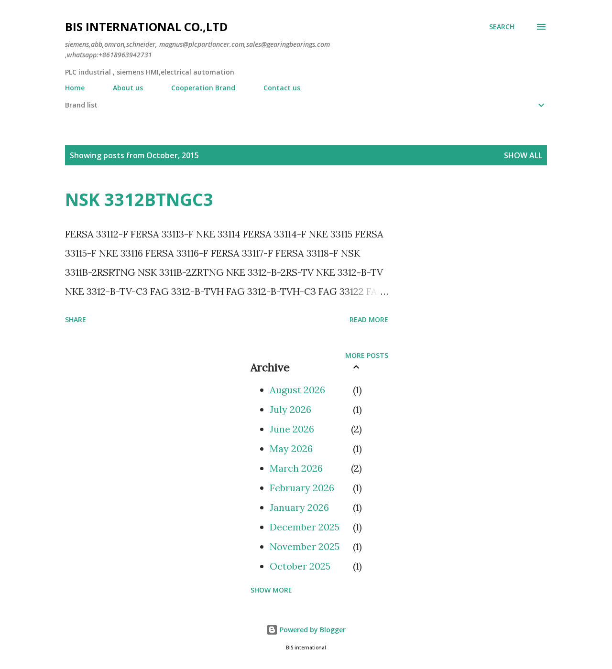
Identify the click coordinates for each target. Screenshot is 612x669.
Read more (369, 319)
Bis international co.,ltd (146, 26)
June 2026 (292, 429)
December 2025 (304, 527)
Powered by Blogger (312, 629)
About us (128, 87)
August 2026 (297, 390)
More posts (366, 355)
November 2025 (304, 546)
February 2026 (302, 488)
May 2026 (291, 448)
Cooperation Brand (203, 87)
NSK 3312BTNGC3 (139, 199)
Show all (523, 155)
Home (75, 87)
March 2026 (296, 468)
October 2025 (300, 566)
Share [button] (75, 319)
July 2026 (290, 409)
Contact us (281, 87)
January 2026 (299, 507)
